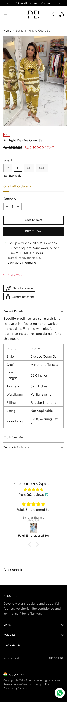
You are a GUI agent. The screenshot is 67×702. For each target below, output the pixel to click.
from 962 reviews (31, 494)
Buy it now (33, 231)
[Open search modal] (54, 14)
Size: (8, 160)
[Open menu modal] (5, 14)
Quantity (9, 198)
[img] (33, 489)
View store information (22, 262)
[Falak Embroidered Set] (33, 528)
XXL (42, 168)
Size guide (15, 175)
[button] (14, 274)
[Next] (59, 3)
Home (7, 30)
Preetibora (32, 680)
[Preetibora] (33, 14)
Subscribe (56, 658)
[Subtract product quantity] (7, 206)
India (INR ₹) (15, 674)
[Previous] (8, 3)
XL (29, 168)
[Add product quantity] (18, 206)
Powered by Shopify (15, 688)
